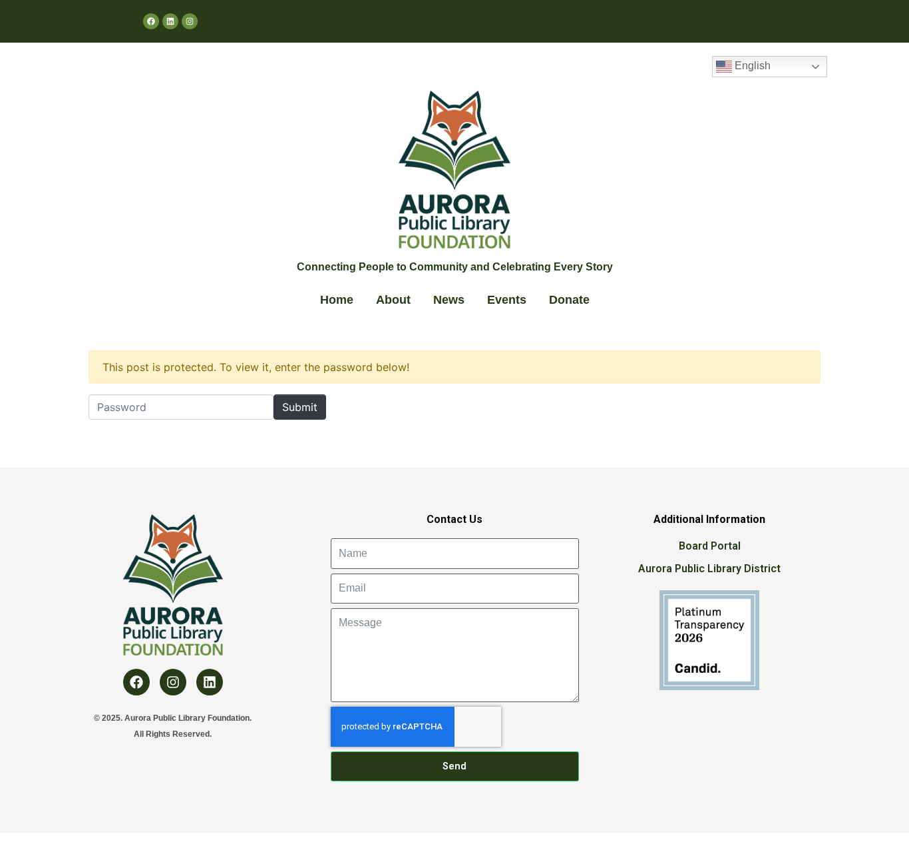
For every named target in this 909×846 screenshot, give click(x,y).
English (751, 65)
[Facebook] (151, 21)
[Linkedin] (170, 21)
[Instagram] (190, 21)
